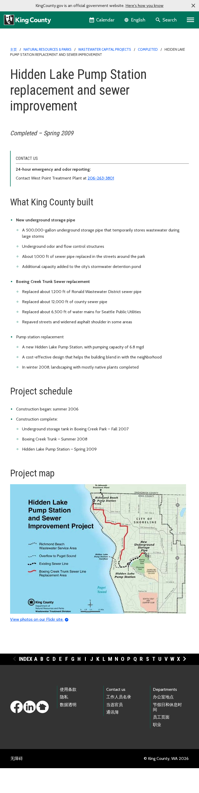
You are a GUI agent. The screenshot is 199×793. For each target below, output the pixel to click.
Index (25, 659)
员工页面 (161, 717)
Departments (165, 689)
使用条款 (68, 689)
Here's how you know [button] (144, 5)
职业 (157, 724)
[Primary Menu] (190, 19)
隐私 (64, 696)
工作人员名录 (118, 696)
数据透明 (68, 704)
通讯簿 (112, 712)
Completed (148, 49)
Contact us (115, 689)
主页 (13, 49)
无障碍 (16, 758)
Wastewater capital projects (104, 49)
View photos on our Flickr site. (36, 619)
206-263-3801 (101, 178)
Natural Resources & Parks (48, 49)
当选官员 (114, 704)
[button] (193, 5)
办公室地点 (163, 696)
